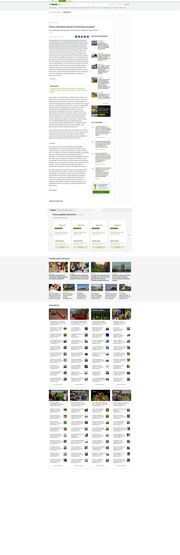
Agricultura (82, 7)
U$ (56, 241)
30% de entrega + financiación (62, 244)
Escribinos (102, 114)
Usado (56, 230)
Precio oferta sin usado (60, 243)
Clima (93, 7)
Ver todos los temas (57, 384)
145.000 (61, 241)
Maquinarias (123, 7)
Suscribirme (101, 192)
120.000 (79, 241)
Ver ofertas (80, 214)
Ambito (50, 32)
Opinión (57, 22)
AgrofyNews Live (107, 7)
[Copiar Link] (88, 36)
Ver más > (106, 103)
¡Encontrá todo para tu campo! (65, 210)
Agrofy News (51, 22)
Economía (99, 7)
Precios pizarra (74, 7)
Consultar (62, 247)
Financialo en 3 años (78, 244)
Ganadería (88, 7)
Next (129, 235)
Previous (50, 235)
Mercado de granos (64, 7)
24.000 (97, 241)
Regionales (115, 7)
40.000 (116, 241)
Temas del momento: (56, 12)
